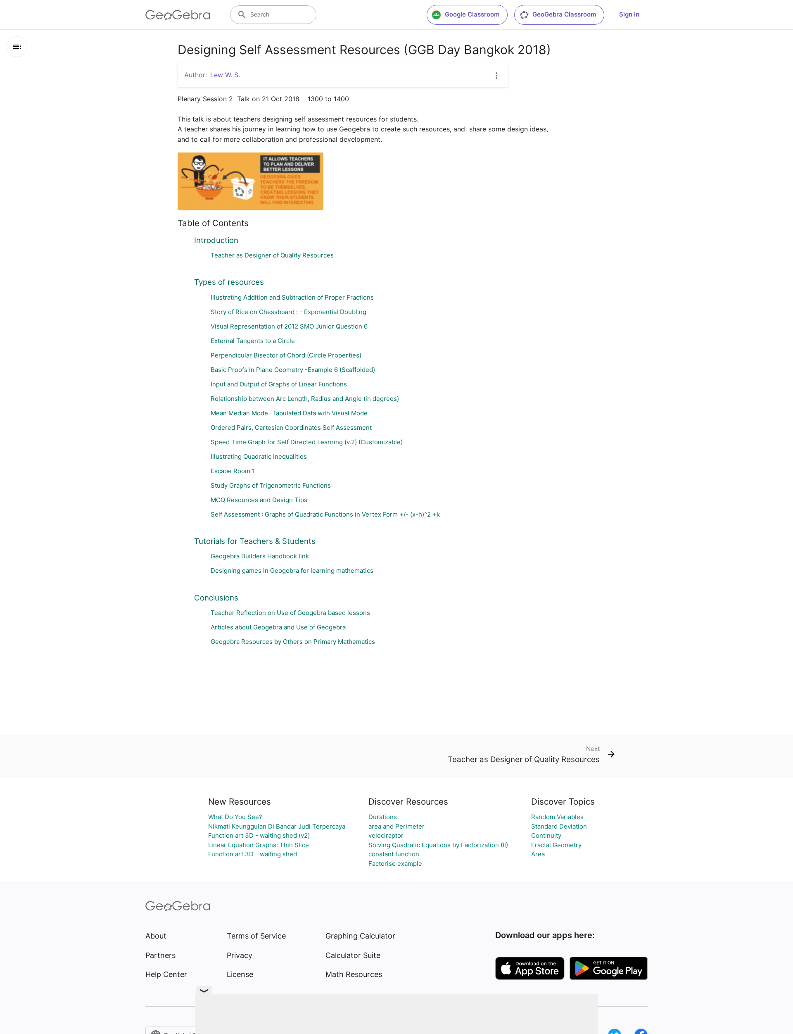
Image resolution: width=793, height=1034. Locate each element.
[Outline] (17, 46)
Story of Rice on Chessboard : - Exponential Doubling (288, 312)
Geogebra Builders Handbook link (260, 556)
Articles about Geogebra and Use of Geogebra (278, 627)
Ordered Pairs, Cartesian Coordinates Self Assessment (291, 427)
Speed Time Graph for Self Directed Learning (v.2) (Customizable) (307, 442)
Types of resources (229, 281)
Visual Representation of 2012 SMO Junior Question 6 (289, 326)
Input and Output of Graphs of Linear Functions (279, 384)
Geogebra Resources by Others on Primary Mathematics (293, 642)
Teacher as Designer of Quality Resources (272, 255)
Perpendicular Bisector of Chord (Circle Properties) (286, 355)
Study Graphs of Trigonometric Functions (271, 485)
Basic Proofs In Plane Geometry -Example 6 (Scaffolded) (293, 370)
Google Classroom (472, 14)
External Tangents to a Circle (253, 341)
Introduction (216, 240)
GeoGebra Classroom (564, 14)
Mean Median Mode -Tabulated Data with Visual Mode (289, 413)
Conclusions (216, 597)
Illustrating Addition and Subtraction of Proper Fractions (292, 297)
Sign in (629, 14)
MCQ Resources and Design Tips (259, 500)
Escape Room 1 (233, 471)
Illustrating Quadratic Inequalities (259, 456)
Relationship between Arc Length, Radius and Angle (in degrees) (305, 399)
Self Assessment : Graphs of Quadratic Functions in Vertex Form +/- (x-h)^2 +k (325, 514)
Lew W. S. (225, 75)
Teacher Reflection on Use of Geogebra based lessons (290, 613)
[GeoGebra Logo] (177, 15)
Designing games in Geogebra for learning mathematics (292, 570)
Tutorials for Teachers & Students (255, 541)
